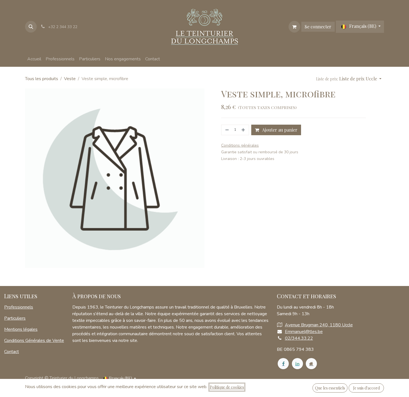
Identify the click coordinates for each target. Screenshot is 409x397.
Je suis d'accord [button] (366, 388)
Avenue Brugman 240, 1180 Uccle (319, 325)
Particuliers (15, 318)
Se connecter (318, 26)
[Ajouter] (244, 130)
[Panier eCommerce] (294, 27)
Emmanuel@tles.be (304, 332)
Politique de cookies (227, 387)
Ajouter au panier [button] (279, 130)
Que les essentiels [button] (330, 388)
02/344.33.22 (299, 338)
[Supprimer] (226, 130)
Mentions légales (21, 329)
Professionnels (18, 307)
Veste (70, 79)
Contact (11, 352)
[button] (31, 27)
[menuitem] (34, 59)
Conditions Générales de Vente (34, 340)
